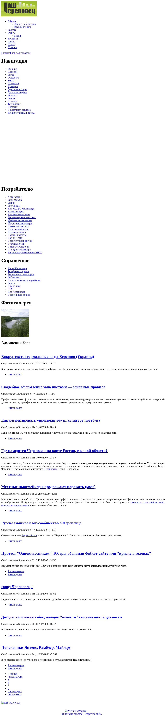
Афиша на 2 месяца (25, 24)
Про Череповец (16, 291)
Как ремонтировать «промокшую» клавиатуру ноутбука (50, 420)
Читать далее (15, 374)
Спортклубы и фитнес (20, 240)
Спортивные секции (19, 294)
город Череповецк (17, 587)
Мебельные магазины (20, 220)
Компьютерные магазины (22, 217)
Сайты (11, 41)
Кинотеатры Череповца (21, 208)
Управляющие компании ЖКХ (25, 252)
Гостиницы (14, 205)
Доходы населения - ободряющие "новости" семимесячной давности (61, 617)
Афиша (12, 21)
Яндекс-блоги (29, 535)
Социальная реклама (19, 109)
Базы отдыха (15, 199)
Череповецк (50, 469)
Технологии (14, 104)
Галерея (12, 29)
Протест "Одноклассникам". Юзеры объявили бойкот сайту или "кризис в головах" (76, 553)
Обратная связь (93, 713)
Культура (13, 86)
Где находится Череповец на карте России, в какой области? (54, 451)
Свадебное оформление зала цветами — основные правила (53, 387)
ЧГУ (10, 288)
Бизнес (11, 98)
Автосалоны (15, 197)
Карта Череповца (17, 268)
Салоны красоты (17, 235)
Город (11, 74)
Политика (13, 83)
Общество (13, 77)
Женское (12, 95)
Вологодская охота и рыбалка (24, 280)
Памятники (14, 286)
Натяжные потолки (18, 226)
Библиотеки (14, 277)
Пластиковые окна (18, 229)
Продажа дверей (17, 232)
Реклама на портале (71, 713)
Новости (12, 71)
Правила (12, 47)
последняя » (14, 694)
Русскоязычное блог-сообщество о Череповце (41, 523)
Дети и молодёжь (17, 92)
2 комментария (16, 571)
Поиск (11, 44)
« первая (12, 673)
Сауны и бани (15, 237)
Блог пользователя (20, 53)
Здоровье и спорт (17, 89)
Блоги (17, 35)
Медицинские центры (20, 223)
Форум (11, 32)
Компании (13, 38)
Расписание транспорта (21, 274)
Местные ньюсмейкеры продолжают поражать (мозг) (48, 487)
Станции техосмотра (19, 249)
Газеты (11, 283)
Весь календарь (22, 27)
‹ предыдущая (15, 676)
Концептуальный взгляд (21, 112)
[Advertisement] (20, 149)
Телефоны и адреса (18, 271)
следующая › (15, 691)
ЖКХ (11, 80)
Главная (5, 53)
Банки (11, 202)
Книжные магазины (19, 214)
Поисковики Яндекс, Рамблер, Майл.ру (36, 647)
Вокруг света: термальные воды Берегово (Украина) (47, 356)
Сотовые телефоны (18, 246)
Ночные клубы (16, 211)
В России (13, 106)
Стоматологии (16, 243)
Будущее (12, 101)
